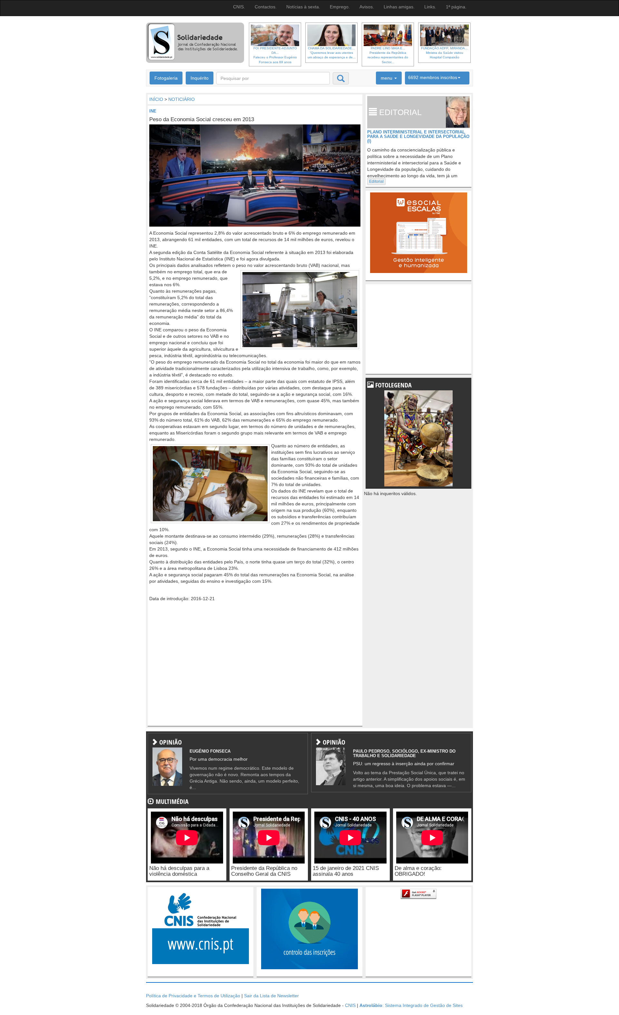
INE (152, 111)
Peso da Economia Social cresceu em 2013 (201, 119)
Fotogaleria (166, 78)
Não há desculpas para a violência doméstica (179, 871)
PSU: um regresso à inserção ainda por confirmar (403, 763)
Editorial (376, 181)
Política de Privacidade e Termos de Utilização (193, 995)
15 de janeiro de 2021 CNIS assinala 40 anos (346, 871)
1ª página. (456, 6)
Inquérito (200, 78)
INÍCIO (156, 99)
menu (387, 78)
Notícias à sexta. (303, 6)
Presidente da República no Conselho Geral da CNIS (264, 871)
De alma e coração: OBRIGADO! (418, 871)
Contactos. (266, 6)
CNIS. (239, 6)
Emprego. (340, 6)
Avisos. (366, 6)
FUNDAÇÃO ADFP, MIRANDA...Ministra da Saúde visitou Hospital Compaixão (444, 52)
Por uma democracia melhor (219, 759)
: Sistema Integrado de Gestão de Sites (411, 1005)
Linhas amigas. (399, 6)
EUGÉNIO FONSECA (210, 751)
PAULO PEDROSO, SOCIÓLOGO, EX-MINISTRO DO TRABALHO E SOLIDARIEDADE (404, 753)
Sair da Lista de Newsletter (271, 995)
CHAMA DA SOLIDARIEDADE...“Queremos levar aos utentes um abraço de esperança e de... (332, 52)
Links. (430, 6)
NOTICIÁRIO (181, 99)
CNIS (350, 1005)
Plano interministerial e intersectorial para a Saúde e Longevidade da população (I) (418, 137)
